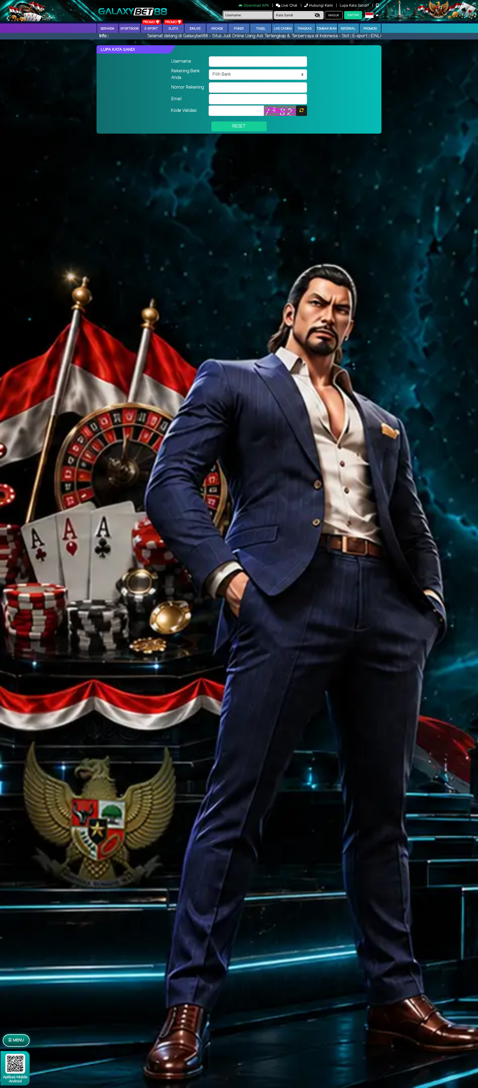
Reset (239, 126)
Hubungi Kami (321, 5)
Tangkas (304, 29)
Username (181, 61)
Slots (173, 29)
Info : (103, 36)
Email (176, 99)
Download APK (256, 5)
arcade (217, 29)
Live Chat (288, 5)
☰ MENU (16, 1040)
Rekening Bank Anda (185, 74)
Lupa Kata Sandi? (355, 5)
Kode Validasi (184, 110)
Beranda (108, 29)
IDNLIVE (195, 29)
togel (261, 29)
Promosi (370, 29)
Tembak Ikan (326, 29)
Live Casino (283, 29)
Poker (239, 29)
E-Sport (151, 29)
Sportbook (129, 29)
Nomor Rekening (187, 87)
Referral (348, 29)
